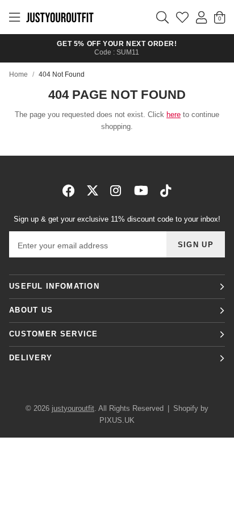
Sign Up (196, 244)
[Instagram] (116, 190)
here (173, 114)
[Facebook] (68, 190)
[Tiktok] (166, 190)
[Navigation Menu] (14, 17)
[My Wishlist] (182, 17)
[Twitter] (92, 190)
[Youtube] (141, 190)
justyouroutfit (60, 17)
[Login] (201, 17)
